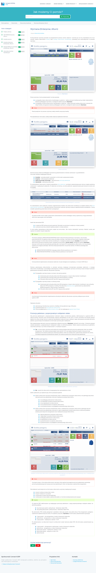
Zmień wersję (58, 3)
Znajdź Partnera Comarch (80, 561)
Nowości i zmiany (45, 3)
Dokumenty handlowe (39, 33)
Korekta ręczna (7, 39)
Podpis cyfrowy (7, 31)
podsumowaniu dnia (53, 309)
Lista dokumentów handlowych (8, 52)
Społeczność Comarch (86, 3)
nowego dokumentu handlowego (62, 39)
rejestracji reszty (71, 285)
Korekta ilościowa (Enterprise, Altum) (8, 43)
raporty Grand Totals (74, 309)
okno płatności (61, 184)
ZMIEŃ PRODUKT (70, 3)
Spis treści (53, 560)
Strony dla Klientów (56, 561)
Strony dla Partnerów (56, 563)
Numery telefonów (78, 560)
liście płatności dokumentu (53, 307)
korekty (48, 39)
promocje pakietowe (64, 180)
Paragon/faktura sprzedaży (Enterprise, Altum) (11, 47)
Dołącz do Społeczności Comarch (11, 564)
